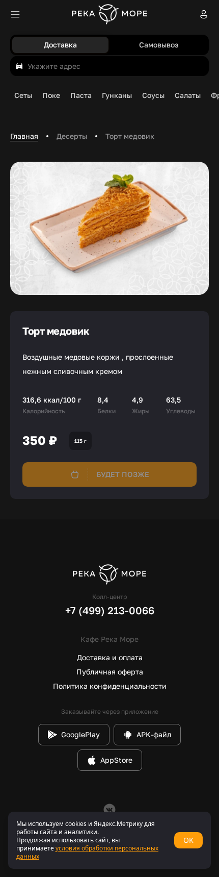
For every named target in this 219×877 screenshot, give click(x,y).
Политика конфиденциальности (110, 686)
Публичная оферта (109, 671)
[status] (109, 840)
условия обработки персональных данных (87, 852)
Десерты (72, 136)
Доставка (60, 44)
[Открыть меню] (15, 14)
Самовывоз (158, 44)
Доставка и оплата (110, 657)
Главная (24, 136)
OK (188, 840)
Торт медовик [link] (129, 136)
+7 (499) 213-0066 (109, 610)
